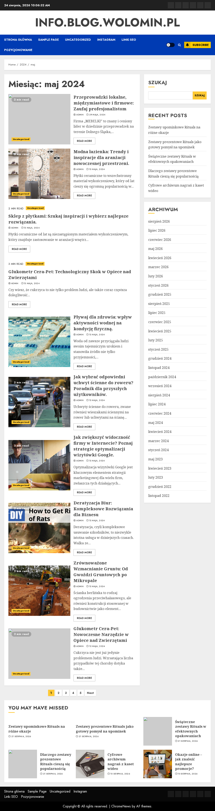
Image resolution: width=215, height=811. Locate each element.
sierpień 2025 (159, 303)
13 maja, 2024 (97, 169)
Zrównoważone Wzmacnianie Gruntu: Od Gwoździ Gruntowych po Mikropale (100, 571)
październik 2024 (162, 377)
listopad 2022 (158, 495)
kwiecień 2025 (159, 331)
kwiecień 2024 (159, 431)
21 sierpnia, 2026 (21, 736)
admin (80, 114)
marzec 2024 (158, 441)
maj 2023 (155, 459)
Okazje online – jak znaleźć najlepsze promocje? (188, 761)
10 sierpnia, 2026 (120, 773)
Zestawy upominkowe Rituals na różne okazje (36, 728)
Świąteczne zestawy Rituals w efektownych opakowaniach (172, 159)
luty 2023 (155, 477)
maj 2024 (155, 422)
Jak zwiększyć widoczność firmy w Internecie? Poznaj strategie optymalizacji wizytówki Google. (103, 446)
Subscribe (201, 45)
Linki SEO (129, 40)
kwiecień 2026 (159, 258)
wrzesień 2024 (159, 386)
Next (90, 693)
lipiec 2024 (156, 404)
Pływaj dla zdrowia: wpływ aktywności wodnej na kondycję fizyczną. (102, 323)
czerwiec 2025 (159, 322)
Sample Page (48, 40)
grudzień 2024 (159, 358)
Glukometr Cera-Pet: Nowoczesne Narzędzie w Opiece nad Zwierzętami (101, 634)
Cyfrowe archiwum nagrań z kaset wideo (121, 761)
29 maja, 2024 (97, 114)
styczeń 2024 (158, 450)
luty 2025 (155, 340)
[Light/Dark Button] (170, 45)
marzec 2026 (158, 267)
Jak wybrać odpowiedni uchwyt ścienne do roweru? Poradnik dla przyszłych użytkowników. (103, 385)
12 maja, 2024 (97, 646)
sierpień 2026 (159, 221)
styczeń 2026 (158, 285)
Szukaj (157, 82)
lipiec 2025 (156, 312)
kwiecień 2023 (159, 468)
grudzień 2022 (159, 486)
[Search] (179, 45)
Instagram (106, 40)
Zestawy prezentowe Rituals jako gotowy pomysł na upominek (105, 728)
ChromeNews (121, 806)
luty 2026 (155, 276)
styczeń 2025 (158, 349)
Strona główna (18, 40)
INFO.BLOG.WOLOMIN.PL (107, 22)
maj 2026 (155, 248)
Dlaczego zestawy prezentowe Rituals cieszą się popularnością (55, 761)
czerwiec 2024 (159, 413)
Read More (84, 141)
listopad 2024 (158, 367)
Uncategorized (78, 40)
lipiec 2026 (156, 230)
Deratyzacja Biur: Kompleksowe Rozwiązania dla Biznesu (103, 508)
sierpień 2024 (159, 395)
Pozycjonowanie (18, 50)
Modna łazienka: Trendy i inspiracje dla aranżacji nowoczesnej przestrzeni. (101, 157)
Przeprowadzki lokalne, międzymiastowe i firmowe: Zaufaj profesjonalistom (103, 103)
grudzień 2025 (159, 294)
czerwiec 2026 (159, 239)
